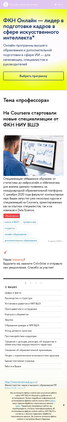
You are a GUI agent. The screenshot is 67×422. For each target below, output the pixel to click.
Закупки (9, 319)
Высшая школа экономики (24, 4)
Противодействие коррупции (21, 336)
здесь (52, 400)
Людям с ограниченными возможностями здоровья (32, 355)
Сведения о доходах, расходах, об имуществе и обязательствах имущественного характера (30, 343)
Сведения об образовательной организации (28, 350)
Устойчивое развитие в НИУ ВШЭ (23, 303)
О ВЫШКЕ (11, 287)
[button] (25, 282)
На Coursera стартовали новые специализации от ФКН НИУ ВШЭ (31, 118)
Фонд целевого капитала (18, 330)
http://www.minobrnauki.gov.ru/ (21, 382)
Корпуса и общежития (16, 314)
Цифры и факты (13, 292)
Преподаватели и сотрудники (21, 308)
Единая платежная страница (19, 360)
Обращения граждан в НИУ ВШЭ (22, 325)
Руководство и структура (18, 298)
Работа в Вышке (13, 366)
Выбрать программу (33, 76)
